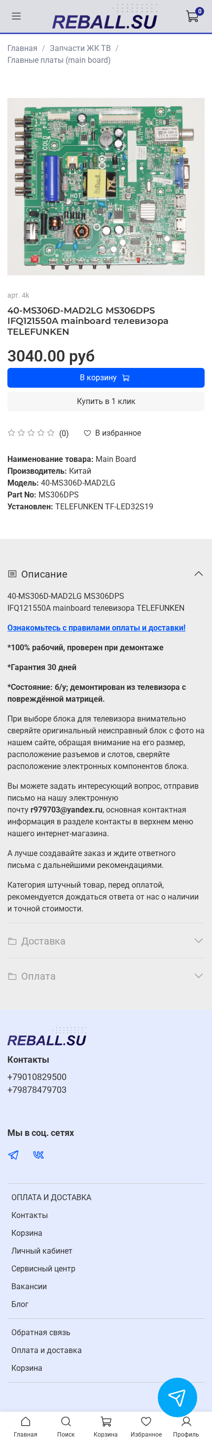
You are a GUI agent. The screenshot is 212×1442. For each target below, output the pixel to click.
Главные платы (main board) (59, 60)
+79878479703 (37, 1090)
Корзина (26, 1233)
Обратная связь (41, 1332)
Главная (22, 48)
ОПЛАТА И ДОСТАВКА (51, 1197)
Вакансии (29, 1286)
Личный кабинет (41, 1251)
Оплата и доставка (46, 1350)
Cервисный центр (43, 1268)
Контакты (29, 1215)
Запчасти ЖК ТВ (80, 48)
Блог (20, 1304)
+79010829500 (37, 1077)
